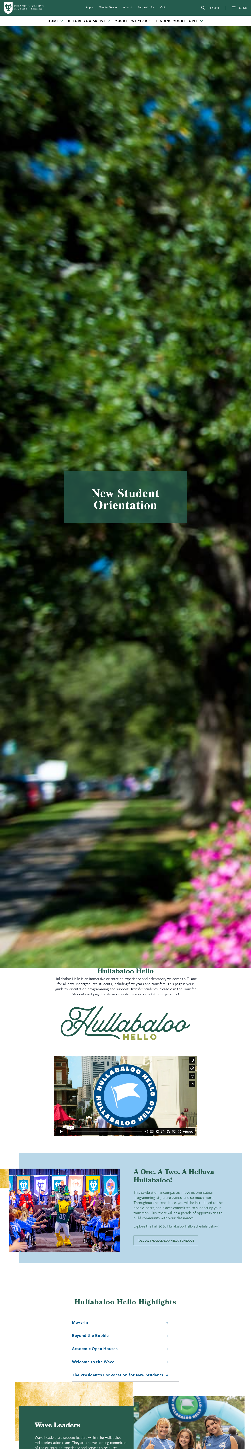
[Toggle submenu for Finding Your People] (201, 21)
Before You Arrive (87, 21)
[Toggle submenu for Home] (62, 21)
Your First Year (131, 21)
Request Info (146, 7)
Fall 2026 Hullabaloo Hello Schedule (166, 1240)
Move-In (80, 1322)
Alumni (127, 7)
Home (53, 21)
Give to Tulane (108, 7)
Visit (162, 7)
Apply (89, 7)
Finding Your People (177, 21)
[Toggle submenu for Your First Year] (150, 21)
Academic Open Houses (94, 1348)
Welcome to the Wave (93, 1362)
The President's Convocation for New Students (117, 1375)
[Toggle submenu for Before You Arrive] (109, 21)
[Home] (24, 8)
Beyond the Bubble (90, 1335)
